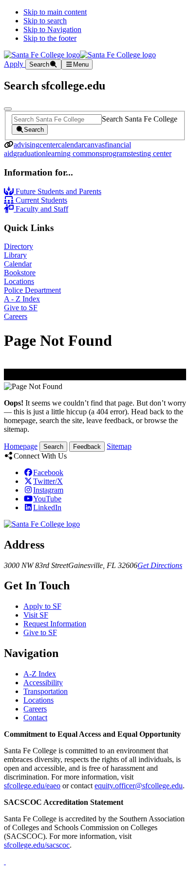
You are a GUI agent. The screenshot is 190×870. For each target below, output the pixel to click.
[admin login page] (5, 861)
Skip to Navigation (52, 29)
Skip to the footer (49, 38)
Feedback (87, 446)
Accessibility (43, 682)
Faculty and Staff (41, 209)
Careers (15, 316)
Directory (18, 246)
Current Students (40, 200)
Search (53, 446)
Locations (19, 281)
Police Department (32, 290)
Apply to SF (42, 606)
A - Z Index (22, 299)
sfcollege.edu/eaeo (32, 785)
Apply (14, 64)
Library (15, 255)
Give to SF (21, 307)
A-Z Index (39, 674)
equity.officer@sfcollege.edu (139, 785)
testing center (151, 153)
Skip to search (45, 21)
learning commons (74, 153)
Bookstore (20, 272)
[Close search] (8, 108)
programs (116, 153)
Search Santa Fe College (139, 119)
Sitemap (119, 446)
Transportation (45, 691)
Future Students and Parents (57, 191)
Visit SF (35, 615)
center (48, 145)
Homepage (21, 446)
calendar (71, 145)
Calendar (18, 264)
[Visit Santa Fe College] (42, 524)
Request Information (54, 624)
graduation (29, 153)
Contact (35, 717)
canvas (94, 145)
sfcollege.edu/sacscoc (37, 845)
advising (26, 145)
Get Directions (159, 565)
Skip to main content (55, 12)
